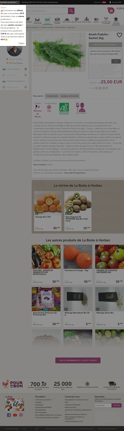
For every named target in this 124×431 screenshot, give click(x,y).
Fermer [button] (21, 43)
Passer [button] (3, 8)
